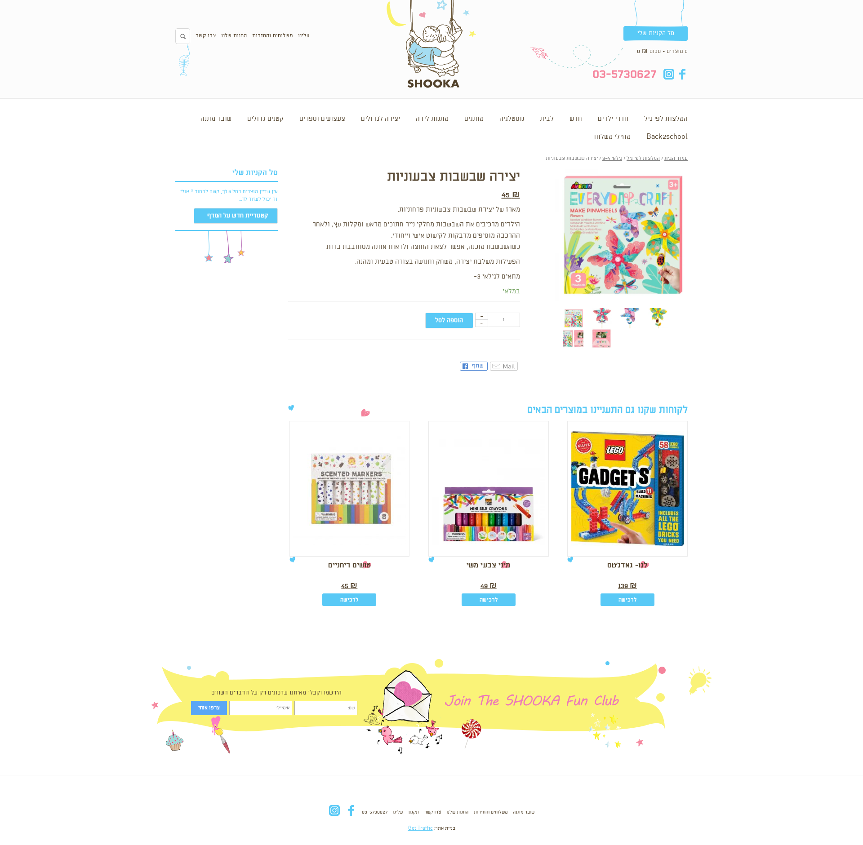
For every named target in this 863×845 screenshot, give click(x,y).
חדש (575, 119)
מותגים (474, 119)
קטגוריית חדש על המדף (237, 215)
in (668, 74)
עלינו (303, 35)
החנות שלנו (234, 35)
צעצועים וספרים (322, 119)
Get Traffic (420, 828)
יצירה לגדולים (380, 119)
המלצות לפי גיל (666, 119)
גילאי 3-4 (612, 158)
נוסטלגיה (511, 119)
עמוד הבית (676, 158)
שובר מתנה (215, 119)
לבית (547, 119)
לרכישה (627, 600)
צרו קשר (206, 35)
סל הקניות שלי (655, 33)
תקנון (413, 812)
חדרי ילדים (613, 119)
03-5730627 (374, 812)
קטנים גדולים (265, 119)
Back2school (667, 137)
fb (682, 74)
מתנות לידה (432, 119)
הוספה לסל (449, 320)
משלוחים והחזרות (272, 35)
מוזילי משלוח (612, 137)
